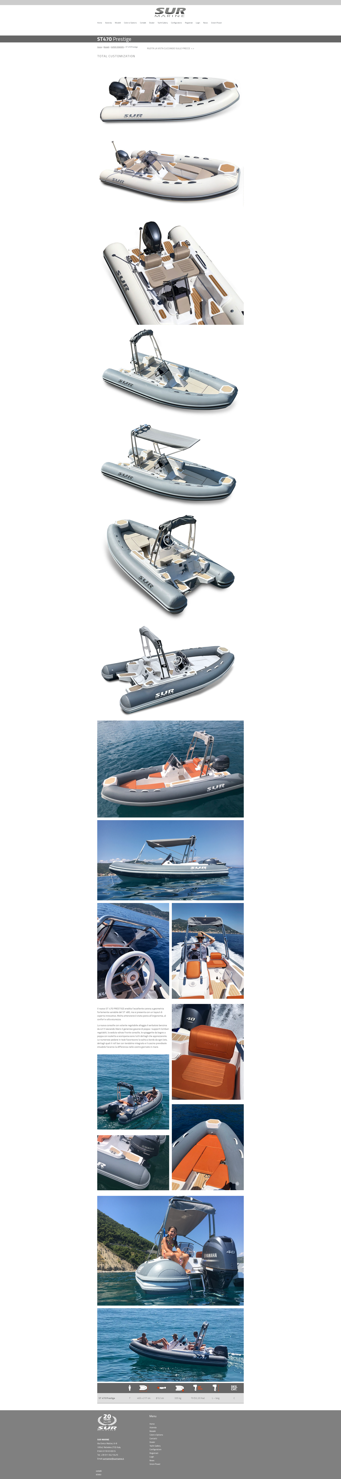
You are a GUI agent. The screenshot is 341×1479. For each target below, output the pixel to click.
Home (99, 22)
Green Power (216, 22)
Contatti (143, 22)
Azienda (108, 22)
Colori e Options (130, 22)
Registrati (189, 22)
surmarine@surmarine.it (113, 1458)
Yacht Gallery (163, 22)
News (205, 22)
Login (198, 22)
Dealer (152, 22)
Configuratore (176, 22)
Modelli (118, 22)
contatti (99, 1470)
